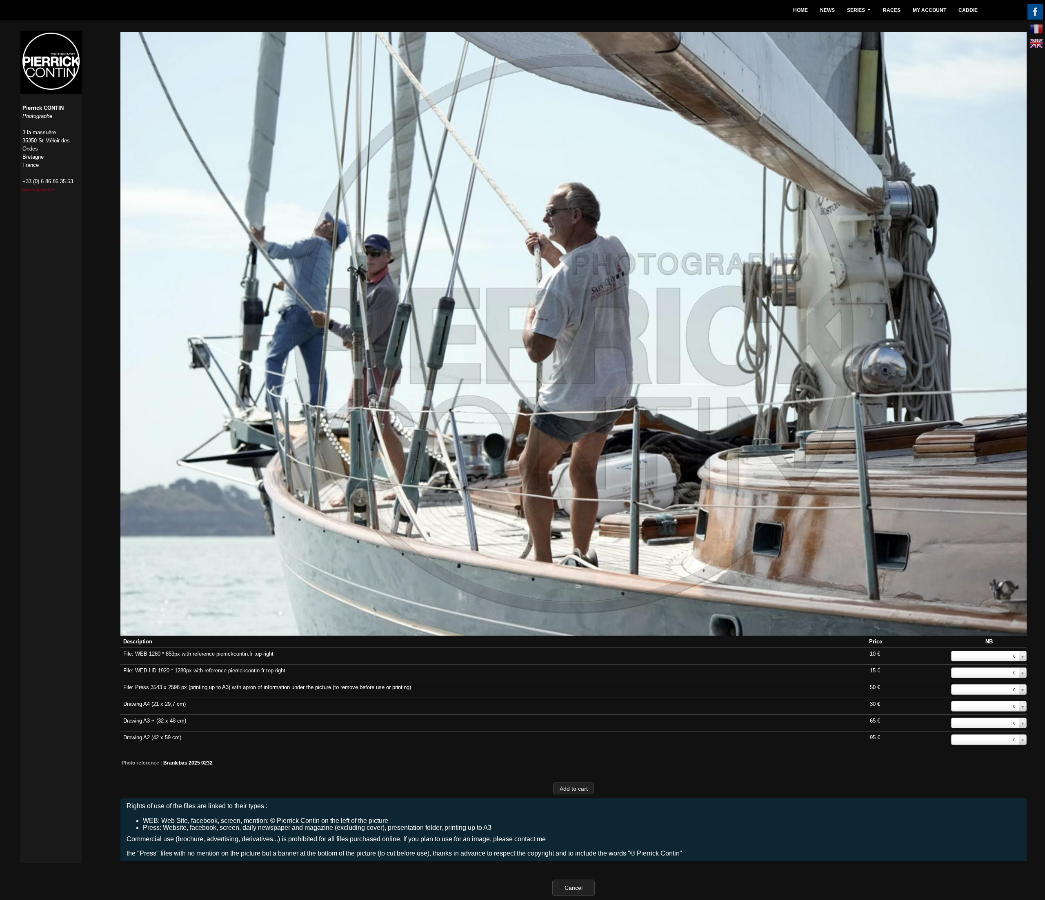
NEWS (827, 10)
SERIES (860, 12)
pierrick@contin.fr (38, 190)
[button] (573, 788)
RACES (891, 10)
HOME (800, 10)
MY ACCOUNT (929, 10)
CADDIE (968, 10)
